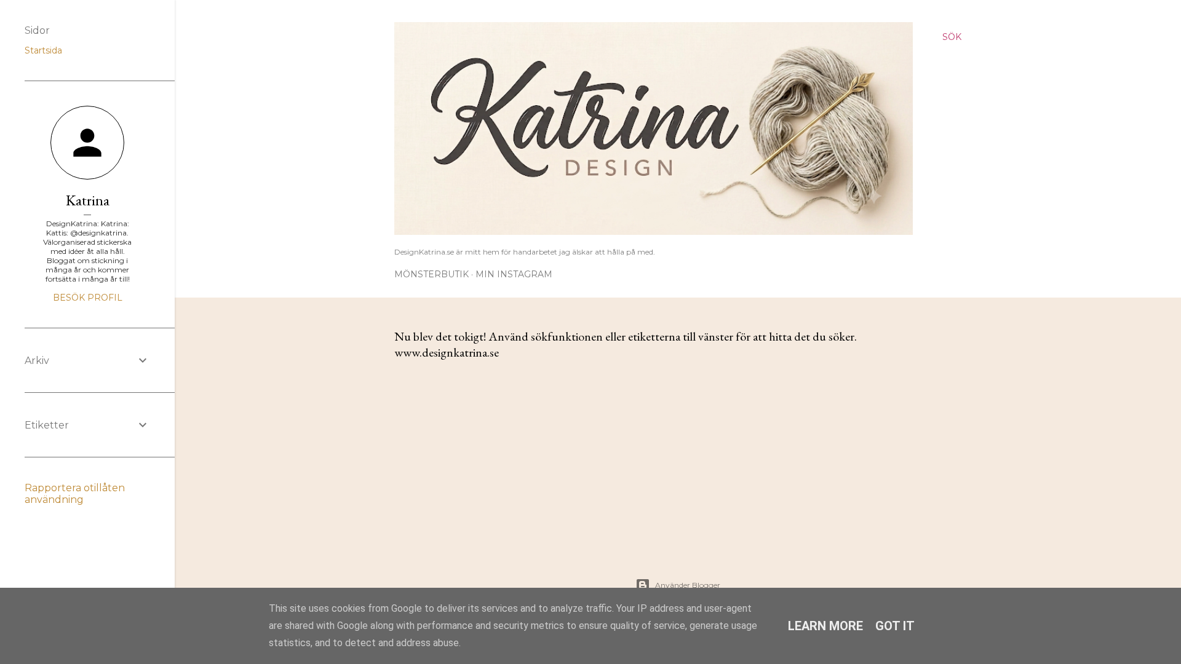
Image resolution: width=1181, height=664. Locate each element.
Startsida (43, 50)
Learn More (825, 626)
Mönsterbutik (431, 274)
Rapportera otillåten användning (75, 493)
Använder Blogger (687, 585)
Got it (895, 626)
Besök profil (87, 297)
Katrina (87, 200)
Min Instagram (513, 274)
